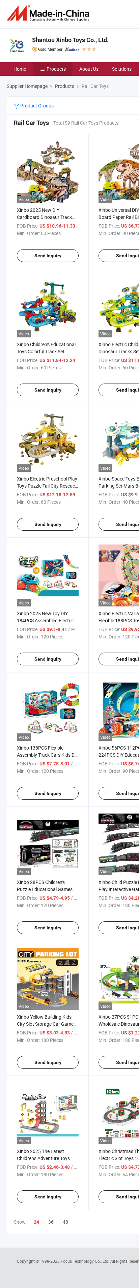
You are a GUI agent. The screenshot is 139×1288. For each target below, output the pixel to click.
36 (51, 1222)
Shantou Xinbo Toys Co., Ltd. (70, 39)
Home (19, 69)
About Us (89, 69)
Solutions (122, 69)
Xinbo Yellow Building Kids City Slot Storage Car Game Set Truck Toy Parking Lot (45, 1024)
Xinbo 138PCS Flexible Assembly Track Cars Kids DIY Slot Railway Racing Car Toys (48, 755)
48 (65, 1222)
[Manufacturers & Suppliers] (49, 13)
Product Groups (36, 105)
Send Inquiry (47, 255)
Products (56, 69)
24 (36, 1222)
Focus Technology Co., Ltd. (85, 1261)
